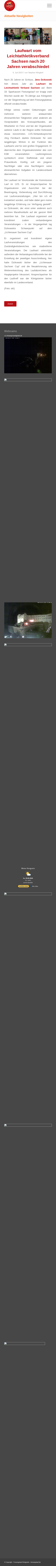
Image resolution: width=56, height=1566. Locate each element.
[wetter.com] (23, 887)
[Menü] (48, 5)
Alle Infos (35, 886)
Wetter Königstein (28, 868)
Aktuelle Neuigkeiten (18, 16)
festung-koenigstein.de (14, 335)
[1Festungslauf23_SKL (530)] (28, 36)
